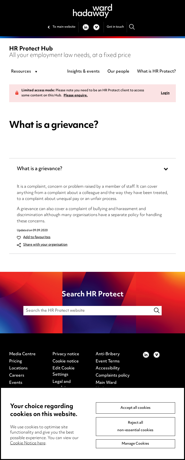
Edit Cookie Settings (64, 371)
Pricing (15, 361)
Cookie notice (66, 361)
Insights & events (83, 71)
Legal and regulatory (62, 385)
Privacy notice (66, 354)
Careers (16, 376)
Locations (18, 368)
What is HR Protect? (156, 71)
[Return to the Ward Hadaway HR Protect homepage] (92, 11)
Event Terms (108, 361)
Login (165, 93)
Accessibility (108, 368)
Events (15, 383)
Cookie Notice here (28, 443)
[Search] (132, 27)
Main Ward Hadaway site (108, 386)
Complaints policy (113, 376)
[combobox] (25, 72)
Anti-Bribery (108, 354)
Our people (118, 71)
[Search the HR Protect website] (157, 310)
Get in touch (115, 27)
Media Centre (22, 354)
